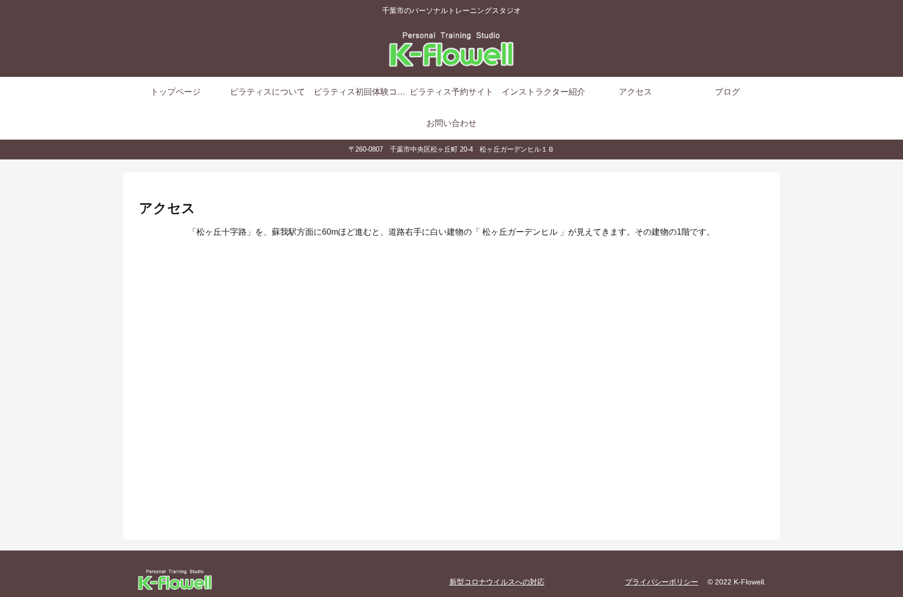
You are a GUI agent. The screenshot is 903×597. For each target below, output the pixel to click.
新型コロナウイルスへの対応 (497, 582)
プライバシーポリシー (661, 582)
